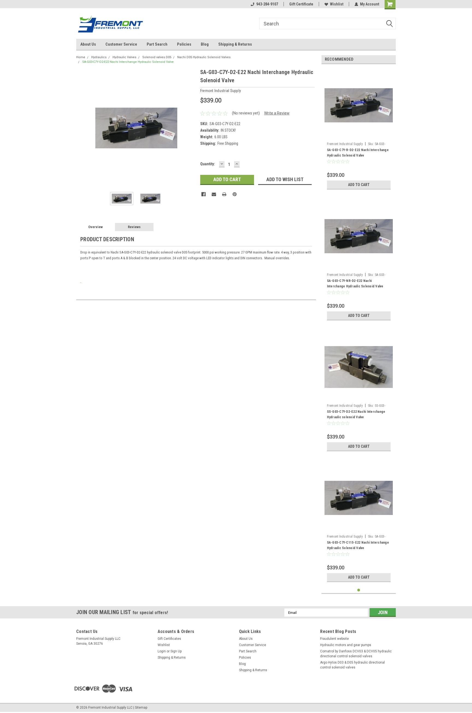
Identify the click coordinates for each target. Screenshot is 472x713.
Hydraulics (99, 57)
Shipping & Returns (235, 44)
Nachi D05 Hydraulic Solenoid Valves (204, 57)
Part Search (157, 44)
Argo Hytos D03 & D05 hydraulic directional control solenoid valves (352, 665)
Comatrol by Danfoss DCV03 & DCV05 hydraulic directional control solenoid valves (356, 653)
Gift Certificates (169, 639)
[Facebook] (203, 194)
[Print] (224, 194)
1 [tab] (358, 590)
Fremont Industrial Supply (345, 144)
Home (80, 57)
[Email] (214, 194)
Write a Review (277, 113)
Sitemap (141, 707)
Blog (205, 44)
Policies (184, 44)
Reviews (134, 227)
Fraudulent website (334, 639)
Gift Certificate (301, 4)
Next (190, 128)
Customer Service (121, 44)
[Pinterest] (234, 194)
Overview (95, 227)
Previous (81, 128)
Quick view (359, 135)
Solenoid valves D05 (156, 57)
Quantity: (207, 164)
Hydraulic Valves (124, 57)
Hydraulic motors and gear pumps (345, 645)
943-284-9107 (267, 4)
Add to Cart (359, 184)
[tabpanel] (358, 130)
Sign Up (176, 651)
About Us (88, 44)
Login (162, 651)
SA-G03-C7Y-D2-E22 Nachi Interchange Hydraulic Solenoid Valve (128, 62)
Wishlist (336, 4)
